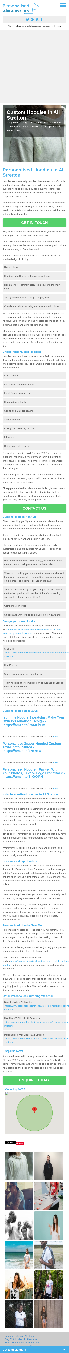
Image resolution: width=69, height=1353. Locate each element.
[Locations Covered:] (4, 5)
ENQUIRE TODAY (34, 1080)
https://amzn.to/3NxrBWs (23, 751)
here (55, 736)
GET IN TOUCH (34, 223)
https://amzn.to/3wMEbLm (24, 725)
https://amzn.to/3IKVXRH (23, 776)
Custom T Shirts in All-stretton (20, 1336)
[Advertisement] (34, 66)
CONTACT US (35, 508)
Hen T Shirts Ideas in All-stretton (22, 1342)
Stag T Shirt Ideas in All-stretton (21, 1339)
